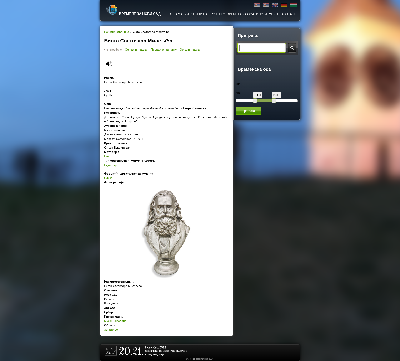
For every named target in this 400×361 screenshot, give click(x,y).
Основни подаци (136, 49)
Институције (267, 14)
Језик (107, 90)
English (275, 5)
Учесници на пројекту (205, 14)
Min (238, 84)
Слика (108, 178)
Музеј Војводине (115, 321)
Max (238, 92)
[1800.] (255, 100)
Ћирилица (257, 5)
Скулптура (111, 165)
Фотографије (113, 49)
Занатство (111, 329)
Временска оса (240, 14)
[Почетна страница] (112, 9)
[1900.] (274, 100)
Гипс (107, 156)
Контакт (288, 14)
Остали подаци (190, 49)
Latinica (266, 5)
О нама (176, 14)
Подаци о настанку (164, 49)
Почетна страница (116, 31)
